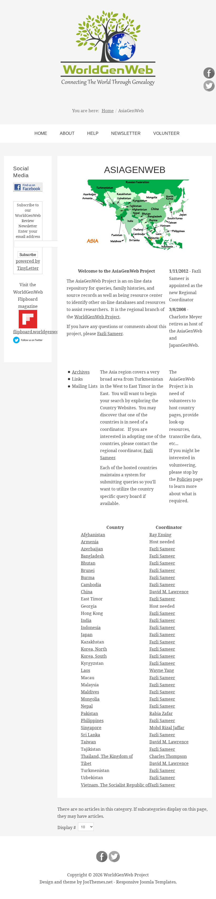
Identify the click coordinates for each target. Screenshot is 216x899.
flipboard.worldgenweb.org (41, 332)
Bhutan (88, 563)
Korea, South (94, 656)
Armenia (90, 542)
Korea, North (94, 649)
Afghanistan (93, 535)
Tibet (86, 763)
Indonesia (91, 627)
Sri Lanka (90, 735)
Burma (88, 577)
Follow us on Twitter (114, 856)
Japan (86, 634)
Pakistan (89, 713)
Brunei (88, 570)
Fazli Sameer (109, 333)
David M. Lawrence (169, 592)
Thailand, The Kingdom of (107, 756)
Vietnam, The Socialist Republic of (115, 785)
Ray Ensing (160, 535)
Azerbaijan (92, 549)
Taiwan (88, 742)
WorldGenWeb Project (97, 317)
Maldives (90, 692)
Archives (81, 372)
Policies (184, 479)
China (86, 592)
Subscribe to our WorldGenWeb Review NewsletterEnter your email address (28, 220)
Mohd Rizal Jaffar (166, 728)
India (86, 620)
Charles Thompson (168, 756)
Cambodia (91, 585)
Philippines (92, 720)
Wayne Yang (161, 670)
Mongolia (90, 699)
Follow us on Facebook (101, 856)
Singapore (91, 728)
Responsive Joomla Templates (146, 882)
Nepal (87, 706)
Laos (85, 670)
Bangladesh (92, 556)
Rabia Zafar (161, 713)
